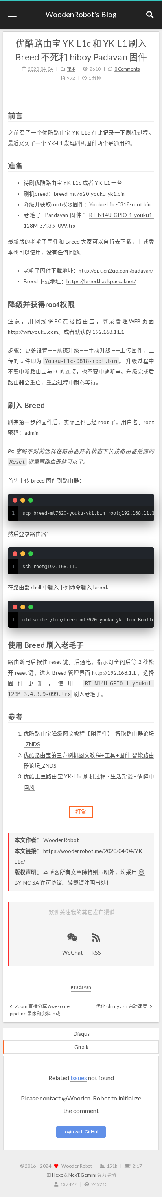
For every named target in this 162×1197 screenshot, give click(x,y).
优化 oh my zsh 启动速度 (122, 1006)
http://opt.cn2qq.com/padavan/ (116, 271)
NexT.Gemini (82, 1175)
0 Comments (127, 68)
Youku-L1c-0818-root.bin (120, 204)
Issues (78, 1077)
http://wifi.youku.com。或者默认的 (49, 332)
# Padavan (81, 986)
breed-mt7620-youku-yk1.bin (89, 194)
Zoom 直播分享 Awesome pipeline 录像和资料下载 (40, 1010)
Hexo (57, 1175)
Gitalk (81, 1047)
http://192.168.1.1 (114, 673)
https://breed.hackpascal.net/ (101, 281)
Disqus (82, 1034)
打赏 (81, 812)
